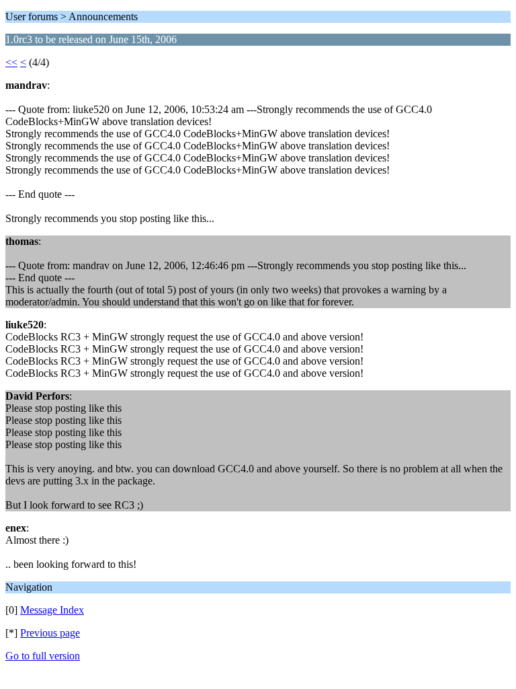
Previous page (50, 633)
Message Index (52, 610)
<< (11, 62)
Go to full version (42, 655)
